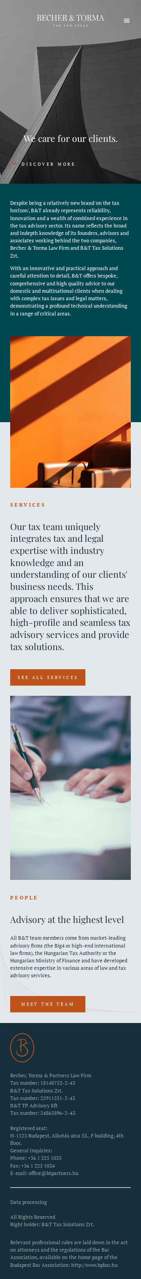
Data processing (28, 1202)
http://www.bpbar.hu (94, 1264)
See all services (48, 677)
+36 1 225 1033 (44, 1157)
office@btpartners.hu (53, 1173)
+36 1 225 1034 (38, 1165)
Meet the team (48, 1004)
